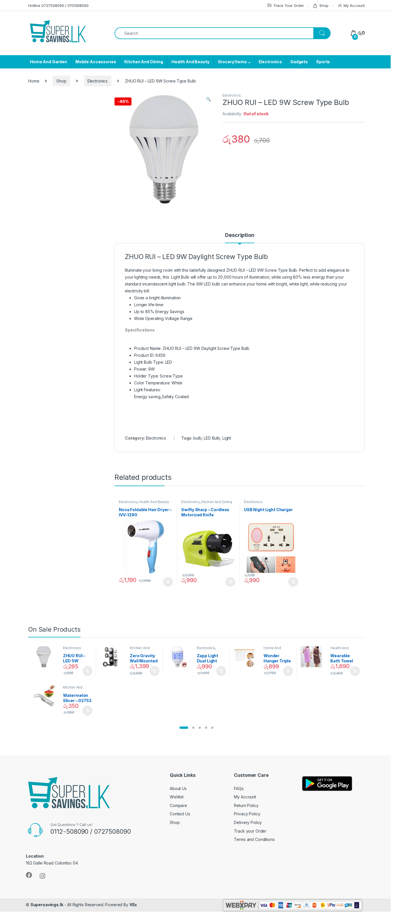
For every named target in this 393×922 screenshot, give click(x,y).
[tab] (239, 238)
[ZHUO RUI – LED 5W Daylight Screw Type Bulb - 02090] (46, 657)
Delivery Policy (248, 822)
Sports (323, 61)
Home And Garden (48, 61)
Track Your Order (288, 5)
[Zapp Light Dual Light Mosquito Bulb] (179, 657)
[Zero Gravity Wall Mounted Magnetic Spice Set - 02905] (112, 657)
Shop (323, 5)
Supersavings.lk (46, 904)
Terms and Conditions (254, 839)
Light (226, 438)
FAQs (238, 788)
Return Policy (246, 805)
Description (239, 235)
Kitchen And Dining (143, 61)
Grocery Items (232, 61)
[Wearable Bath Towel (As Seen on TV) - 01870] (313, 657)
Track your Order (250, 831)
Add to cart (168, 582)
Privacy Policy (247, 813)
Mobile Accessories (95, 61)
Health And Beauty (190, 61)
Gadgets (299, 61)
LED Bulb (212, 438)
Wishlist (177, 796)
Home (33, 80)
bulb (197, 438)
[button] (184, 728)
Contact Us (180, 813)
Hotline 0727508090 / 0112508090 (58, 5)
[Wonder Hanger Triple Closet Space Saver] (246, 657)
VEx (133, 904)
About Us (178, 788)
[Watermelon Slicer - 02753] (46, 696)
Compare (178, 805)
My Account (354, 5)
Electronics (270, 61)
